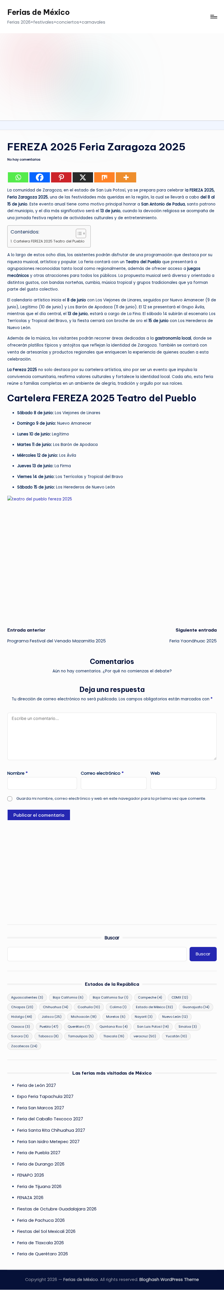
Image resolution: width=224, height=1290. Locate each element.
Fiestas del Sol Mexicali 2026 (46, 1231)
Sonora (20, 1036)
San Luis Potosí (153, 1026)
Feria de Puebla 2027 (38, 1153)
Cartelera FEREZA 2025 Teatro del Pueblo (48, 241)
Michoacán (84, 1016)
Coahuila (89, 1007)
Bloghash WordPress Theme (169, 1279)
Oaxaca (20, 1026)
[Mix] (104, 177)
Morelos (115, 1016)
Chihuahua (55, 1007)
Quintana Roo (113, 1026)
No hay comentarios (24, 159)
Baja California (68, 997)
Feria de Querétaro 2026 (42, 1254)
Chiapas (22, 1007)
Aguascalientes (27, 997)
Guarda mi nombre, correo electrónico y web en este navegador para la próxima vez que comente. (111, 798)
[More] (126, 177)
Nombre (17, 773)
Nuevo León (175, 1016)
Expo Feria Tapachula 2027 (45, 1096)
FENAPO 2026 (30, 1175)
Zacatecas (24, 1046)
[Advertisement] (112, 76)
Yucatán (176, 1036)
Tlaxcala (113, 1036)
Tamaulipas (81, 1036)
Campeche (150, 997)
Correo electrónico (102, 773)
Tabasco (48, 1036)
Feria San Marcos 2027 (40, 1108)
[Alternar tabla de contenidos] (78, 233)
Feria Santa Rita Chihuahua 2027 (51, 1130)
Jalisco (52, 1016)
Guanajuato (196, 1007)
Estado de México (154, 1007)
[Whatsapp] (18, 177)
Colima (118, 1007)
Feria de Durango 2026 (40, 1164)
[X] (83, 177)
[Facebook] (39, 177)
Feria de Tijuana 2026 (39, 1186)
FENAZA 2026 (30, 1198)
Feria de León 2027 (36, 1085)
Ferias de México (38, 12)
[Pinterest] (61, 177)
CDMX (180, 997)
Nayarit (144, 1016)
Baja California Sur (110, 997)
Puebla (49, 1026)
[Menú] (213, 16)
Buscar (112, 938)
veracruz (145, 1036)
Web (155, 773)
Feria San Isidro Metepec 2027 (48, 1142)
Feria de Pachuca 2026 (41, 1220)
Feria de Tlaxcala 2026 (40, 1243)
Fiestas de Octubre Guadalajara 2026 (57, 1209)
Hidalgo (21, 1016)
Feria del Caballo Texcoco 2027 (50, 1119)
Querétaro (79, 1026)
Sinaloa (187, 1026)
